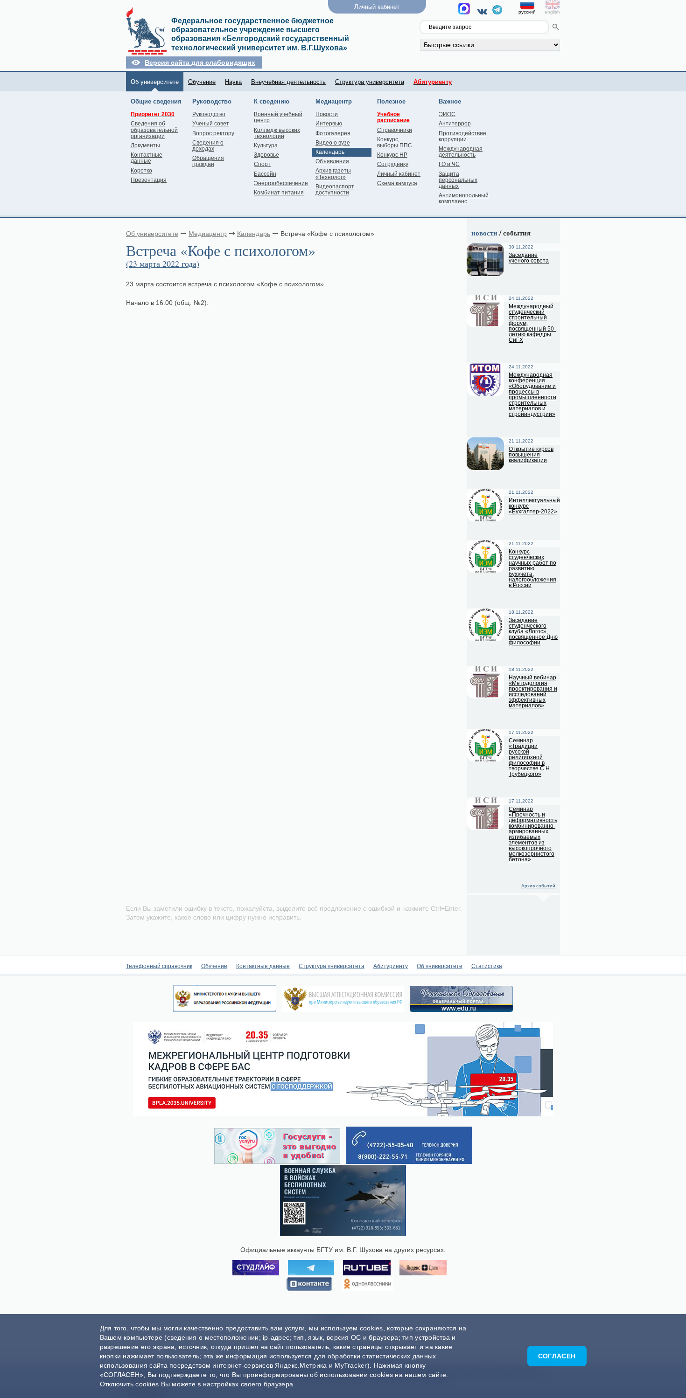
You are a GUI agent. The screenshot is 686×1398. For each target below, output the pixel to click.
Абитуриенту (390, 966)
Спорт (262, 164)
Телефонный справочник (159, 966)
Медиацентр (208, 233)
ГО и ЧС (449, 164)
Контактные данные (146, 158)
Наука (233, 81)
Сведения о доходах (208, 145)
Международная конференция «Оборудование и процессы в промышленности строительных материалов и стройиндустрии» (532, 394)
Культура (266, 145)
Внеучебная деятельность (288, 81)
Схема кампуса (397, 183)
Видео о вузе (332, 142)
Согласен (556, 1356)
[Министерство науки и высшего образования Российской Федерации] (224, 1009)
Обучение (202, 81)
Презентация (149, 180)
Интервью (328, 123)
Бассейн (265, 174)
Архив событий (538, 885)
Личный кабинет (398, 174)
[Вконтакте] (483, 11)
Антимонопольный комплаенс (464, 198)
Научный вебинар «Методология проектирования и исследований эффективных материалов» (533, 691)
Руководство (208, 114)
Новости (326, 114)
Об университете (155, 81)
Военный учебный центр (278, 117)
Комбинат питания (279, 192)
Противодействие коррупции (462, 136)
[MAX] (465, 11)
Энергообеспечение (281, 183)
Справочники (394, 130)
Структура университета (369, 81)
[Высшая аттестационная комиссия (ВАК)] (343, 1009)
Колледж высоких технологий (277, 133)
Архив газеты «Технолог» (333, 173)
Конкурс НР (392, 155)
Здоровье (266, 155)
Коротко (141, 170)
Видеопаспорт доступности (334, 189)
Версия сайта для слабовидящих (200, 62)
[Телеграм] (497, 12)
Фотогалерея (332, 133)
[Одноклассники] (367, 1284)
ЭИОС (447, 114)
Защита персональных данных (458, 180)
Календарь (329, 152)
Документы (145, 145)
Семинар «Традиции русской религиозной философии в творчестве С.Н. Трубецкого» (530, 757)
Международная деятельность (461, 151)
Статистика (486, 966)
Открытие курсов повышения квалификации (531, 455)
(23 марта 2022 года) (162, 263)
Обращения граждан (208, 161)
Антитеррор (455, 123)
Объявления (332, 161)
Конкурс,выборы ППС (394, 142)
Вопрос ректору (213, 133)
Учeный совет (210, 123)
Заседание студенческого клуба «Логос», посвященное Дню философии (533, 631)
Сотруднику (392, 164)
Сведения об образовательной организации (154, 129)
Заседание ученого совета (529, 258)
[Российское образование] (461, 1009)
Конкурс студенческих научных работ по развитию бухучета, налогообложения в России (532, 568)
